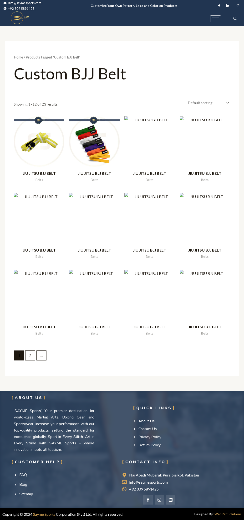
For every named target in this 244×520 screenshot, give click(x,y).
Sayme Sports (44, 514)
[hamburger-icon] (215, 18)
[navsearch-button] (235, 18)
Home (18, 57)
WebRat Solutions (228, 514)
